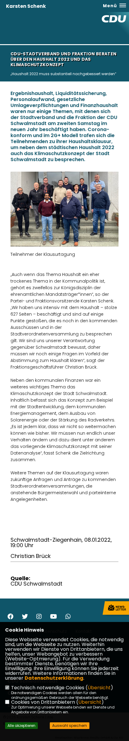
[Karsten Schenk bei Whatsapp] (68, 617)
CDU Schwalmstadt (36, 583)
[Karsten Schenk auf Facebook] (11, 617)
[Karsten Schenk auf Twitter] (25, 617)
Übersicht (99, 687)
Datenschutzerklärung (54, 678)
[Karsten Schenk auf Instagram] (39, 617)
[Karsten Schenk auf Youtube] (53, 617)
